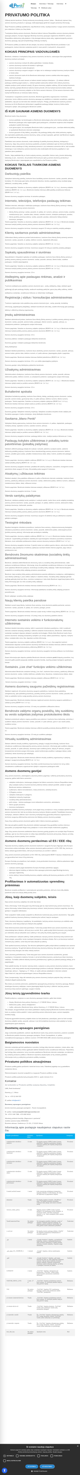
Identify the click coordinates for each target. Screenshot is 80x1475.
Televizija (34, 8)
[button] (40, 1471)
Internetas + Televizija (46, 4)
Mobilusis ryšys (46, 8)
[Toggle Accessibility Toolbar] (5, 1470)
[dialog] (40, 1459)
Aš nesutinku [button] (47, 1466)
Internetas (60, 4)
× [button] (77, 1446)
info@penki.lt (16, 1100)
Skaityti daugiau (57, 1452)
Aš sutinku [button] (32, 1466)
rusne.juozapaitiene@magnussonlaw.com (26, 1112)
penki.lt (55, 657)
